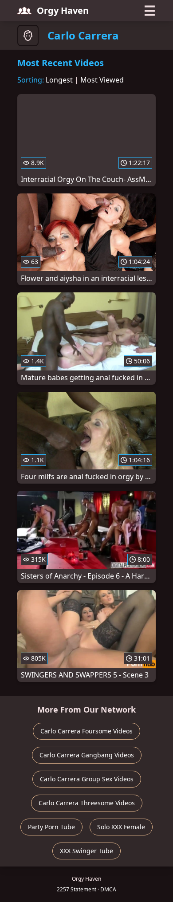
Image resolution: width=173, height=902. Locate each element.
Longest (59, 80)
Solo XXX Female (121, 827)
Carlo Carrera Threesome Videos (87, 803)
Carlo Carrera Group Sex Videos (87, 779)
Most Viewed (102, 80)
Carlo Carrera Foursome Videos (86, 731)
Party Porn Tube (51, 827)
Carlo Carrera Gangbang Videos (86, 755)
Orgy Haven (63, 10)
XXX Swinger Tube (86, 851)
